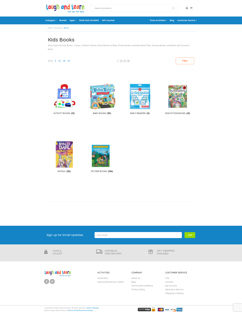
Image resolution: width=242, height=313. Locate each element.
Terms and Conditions (142, 285)
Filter (185, 60)
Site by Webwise (93, 308)
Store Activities (158, 20)
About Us (135, 278)
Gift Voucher (108, 20)
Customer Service (187, 20)
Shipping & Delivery (174, 293)
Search (173, 8)
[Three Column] (125, 61)
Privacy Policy (138, 289)
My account (171, 285)
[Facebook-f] (46, 281)
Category (50, 20)
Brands (63, 20)
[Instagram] (52, 281)
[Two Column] (121, 61)
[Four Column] (128, 61)
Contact (169, 281)
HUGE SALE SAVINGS (89, 20)
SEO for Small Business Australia (80, 310)
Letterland (102, 278)
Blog (172, 20)
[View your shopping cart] (191, 8)
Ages (73, 20)
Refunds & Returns (174, 289)
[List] (118, 61)
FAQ (167, 278)
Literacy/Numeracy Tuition (110, 281)
